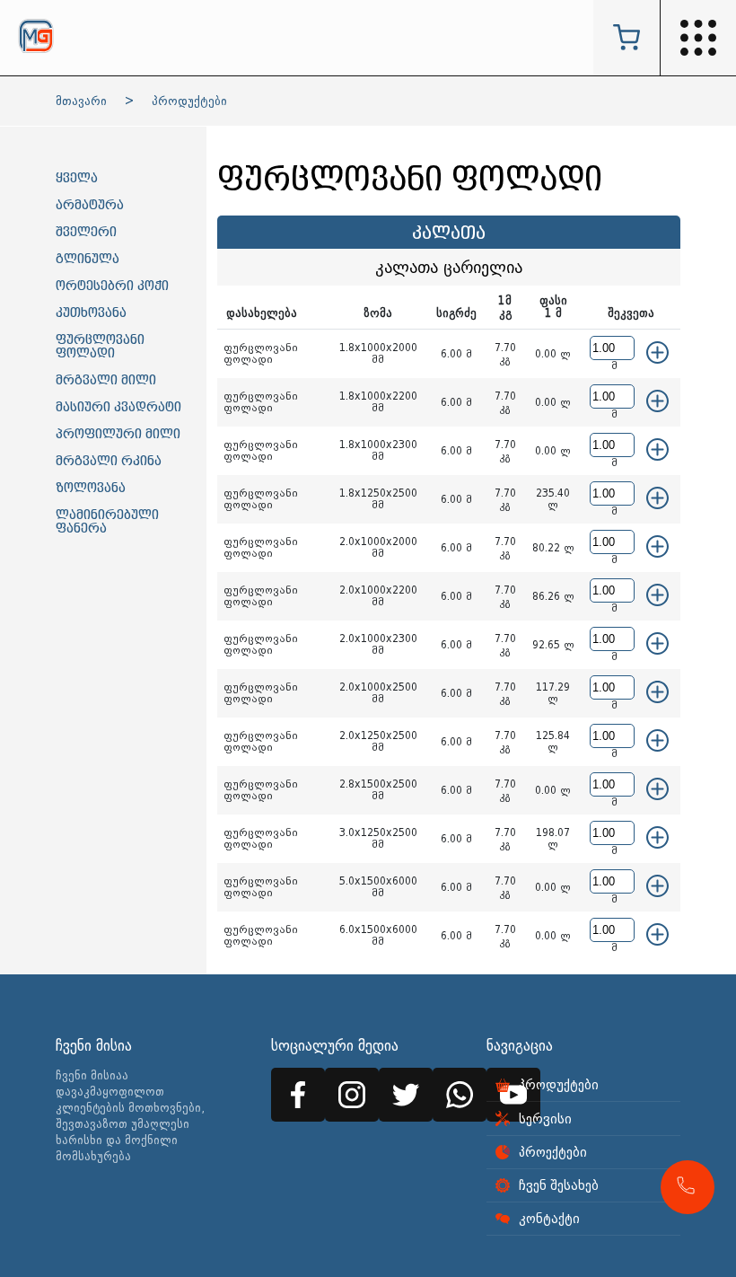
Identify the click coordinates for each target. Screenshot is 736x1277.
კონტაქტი (549, 1218)
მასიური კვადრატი (118, 407)
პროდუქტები (189, 101)
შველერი (86, 232)
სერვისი (545, 1119)
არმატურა (90, 205)
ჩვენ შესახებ (559, 1185)
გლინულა (87, 259)
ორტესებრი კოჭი (112, 286)
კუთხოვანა (91, 313)
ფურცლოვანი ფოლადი (100, 346)
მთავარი (81, 101)
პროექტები (553, 1152)
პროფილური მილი (118, 434)
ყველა (77, 178)
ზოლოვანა (91, 488)
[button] (687, 1187)
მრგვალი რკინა (109, 461)
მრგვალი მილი (106, 380)
